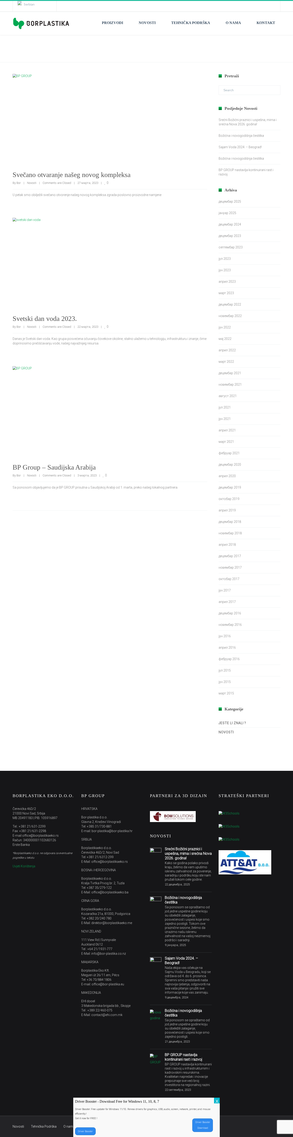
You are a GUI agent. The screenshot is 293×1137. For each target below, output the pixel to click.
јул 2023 (225, 259)
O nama (69, 1126)
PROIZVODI (112, 23)
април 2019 (227, 510)
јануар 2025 (227, 213)
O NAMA (233, 23)
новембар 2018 (230, 533)
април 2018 (227, 544)
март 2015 (226, 693)
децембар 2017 (230, 556)
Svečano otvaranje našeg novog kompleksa (71, 174)
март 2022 (226, 361)
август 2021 (228, 396)
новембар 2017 (230, 567)
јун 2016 (225, 636)
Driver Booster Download (202, 1125)
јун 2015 (225, 682)
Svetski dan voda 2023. (45, 318)
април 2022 (227, 350)
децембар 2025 (230, 201)
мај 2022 (225, 339)
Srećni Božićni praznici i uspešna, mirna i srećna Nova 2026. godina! (188, 853)
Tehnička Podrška (44, 1126)
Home (245, 49)
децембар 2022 (230, 304)
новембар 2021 (230, 384)
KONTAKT (266, 23)
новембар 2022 (230, 316)
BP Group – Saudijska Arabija (54, 467)
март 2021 (226, 442)
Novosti (31, 183)
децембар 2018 (230, 522)
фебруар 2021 (229, 453)
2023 (261, 49)
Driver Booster (85, 1131)
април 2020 (227, 476)
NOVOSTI (147, 23)
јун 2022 (225, 327)
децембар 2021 (230, 373)
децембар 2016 (230, 613)
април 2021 (227, 430)
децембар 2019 (230, 487)
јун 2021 (225, 419)
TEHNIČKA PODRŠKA (190, 23)
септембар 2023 (231, 247)
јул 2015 (225, 670)
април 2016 (227, 647)
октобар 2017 (229, 579)
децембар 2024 (230, 224)
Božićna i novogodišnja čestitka (241, 135)
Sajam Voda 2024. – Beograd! (240, 147)
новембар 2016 (230, 624)
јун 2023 (225, 270)
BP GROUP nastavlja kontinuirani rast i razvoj (183, 1057)
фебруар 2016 (229, 659)
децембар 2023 (230, 236)
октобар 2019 (229, 499)
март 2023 (226, 293)
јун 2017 (225, 590)
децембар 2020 (230, 464)
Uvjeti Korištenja (24, 866)
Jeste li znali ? (232, 723)
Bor (18, 183)
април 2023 (227, 281)
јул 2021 (225, 407)
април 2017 (227, 602)
